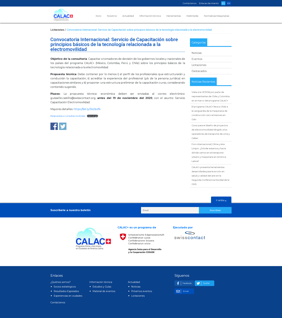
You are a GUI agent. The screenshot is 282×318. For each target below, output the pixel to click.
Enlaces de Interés (209, 3)
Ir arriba (220, 200)
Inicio (98, 16)
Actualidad (128, 16)
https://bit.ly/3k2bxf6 (87, 109)
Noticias (197, 53)
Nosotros (112, 16)
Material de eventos (104, 291)
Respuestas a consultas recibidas (67, 116)
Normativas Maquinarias (216, 16)
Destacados (199, 71)
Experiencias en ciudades (68, 295)
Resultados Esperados (66, 291)
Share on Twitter (62, 126)
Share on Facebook (54, 126)
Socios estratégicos (65, 286)
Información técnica (150, 16)
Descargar (92, 116)
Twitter (206, 283)
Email (186, 291)
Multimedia (192, 16)
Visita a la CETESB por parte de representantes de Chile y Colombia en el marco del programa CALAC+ (211, 96)
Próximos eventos (141, 291)
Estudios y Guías (102, 286)
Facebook (187, 283)
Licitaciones (199, 65)
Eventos (197, 59)
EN (228, 3)
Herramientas (173, 16)
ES (223, 3)
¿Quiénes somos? (60, 282)
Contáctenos (189, 3)
